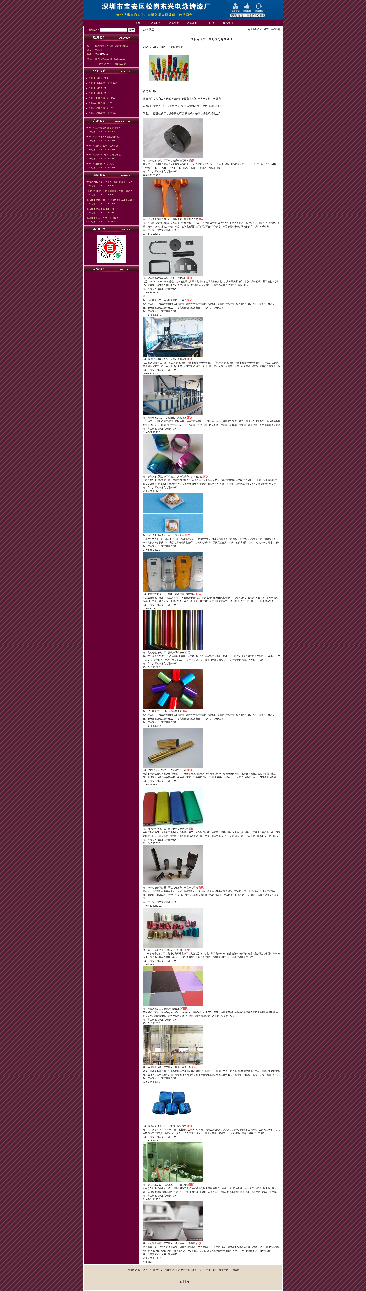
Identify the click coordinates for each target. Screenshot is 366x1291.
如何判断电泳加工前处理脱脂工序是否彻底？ (109, 191)
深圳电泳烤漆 (96, 88)
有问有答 (210, 22)
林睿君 (236, 1270)
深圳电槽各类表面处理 (100, 83)
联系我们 (228, 22)
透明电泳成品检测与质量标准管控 (103, 127)
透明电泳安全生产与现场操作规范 (103, 136)
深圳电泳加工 (96, 78)
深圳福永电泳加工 (98, 103)
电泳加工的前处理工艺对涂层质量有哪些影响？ (110, 200)
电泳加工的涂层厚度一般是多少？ (103, 217)
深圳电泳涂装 (96, 93)
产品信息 (156, 22)
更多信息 (147, 1261)
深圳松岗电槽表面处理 (100, 113)
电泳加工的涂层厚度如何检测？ (102, 209)
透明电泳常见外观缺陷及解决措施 (103, 154)
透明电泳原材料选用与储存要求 (102, 145)
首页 (138, 22)
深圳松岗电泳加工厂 (99, 108)
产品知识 (192, 22)
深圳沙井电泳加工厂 (99, 98)
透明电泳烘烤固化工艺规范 (100, 163)
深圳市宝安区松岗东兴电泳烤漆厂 (160, 171)
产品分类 (174, 22)
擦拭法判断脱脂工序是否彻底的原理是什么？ (109, 182)
